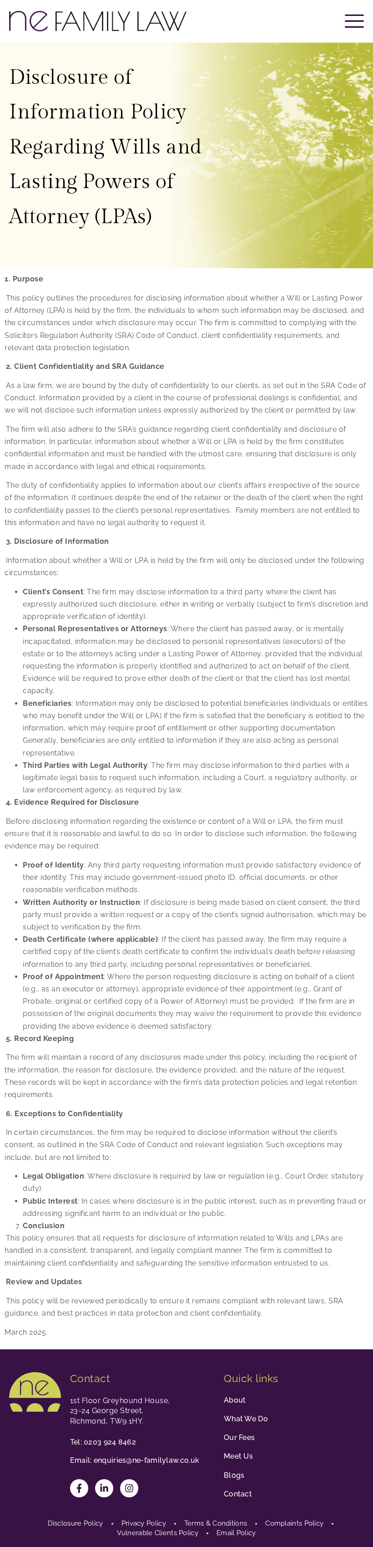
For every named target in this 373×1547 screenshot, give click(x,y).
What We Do (246, 1418)
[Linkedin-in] (104, 1488)
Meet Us (238, 1456)
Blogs (234, 1475)
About (235, 1400)
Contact (238, 1494)
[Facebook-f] (79, 1488)
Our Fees (239, 1437)
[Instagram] (129, 1488)
